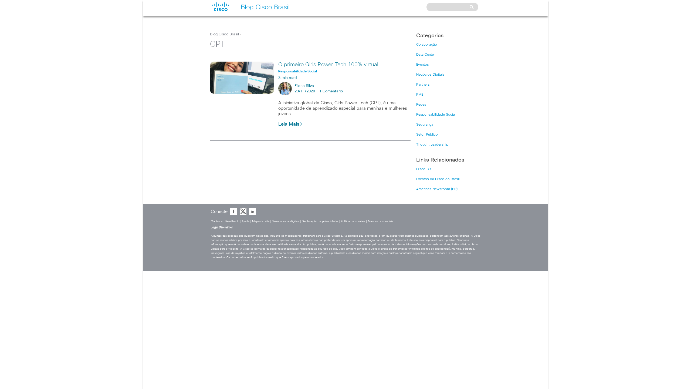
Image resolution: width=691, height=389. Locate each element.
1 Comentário (331, 91)
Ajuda (245, 221)
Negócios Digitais (430, 74)
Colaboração (426, 44)
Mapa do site (260, 221)
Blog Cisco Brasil (224, 34)
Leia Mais (288, 124)
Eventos (422, 64)
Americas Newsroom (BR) (437, 189)
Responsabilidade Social (436, 114)
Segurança (424, 124)
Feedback (232, 221)
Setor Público (427, 134)
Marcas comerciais (380, 221)
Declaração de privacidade (320, 221)
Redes (421, 104)
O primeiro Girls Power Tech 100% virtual (328, 64)
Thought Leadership (432, 144)
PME (419, 94)
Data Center (425, 54)
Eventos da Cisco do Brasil (438, 179)
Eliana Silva (304, 86)
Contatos (217, 221)
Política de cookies (353, 221)
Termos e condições (285, 221)
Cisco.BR (423, 169)
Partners (423, 84)
